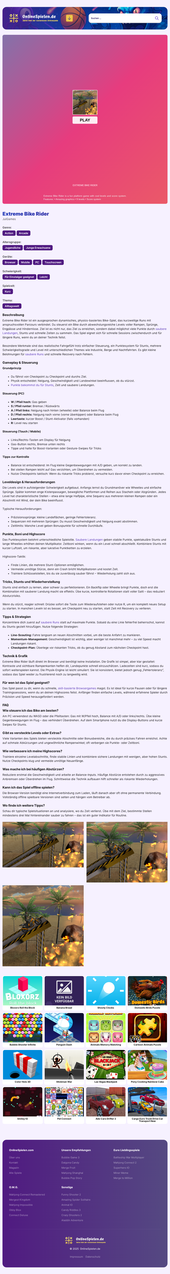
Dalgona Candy (70, 1162)
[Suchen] (157, 18)
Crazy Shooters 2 (71, 1215)
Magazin (14, 1167)
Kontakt (13, 1162)
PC (37, 262)
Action (9, 233)
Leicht (43, 277)
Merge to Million (123, 1178)
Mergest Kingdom (19, 1199)
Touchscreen (53, 262)
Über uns (14, 1157)
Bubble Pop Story (71, 1178)
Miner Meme (121, 1172)
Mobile (25, 262)
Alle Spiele (15, 1172)
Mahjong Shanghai (72, 1172)
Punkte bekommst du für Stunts (32, 385)
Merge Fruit (68, 1167)
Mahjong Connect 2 (125, 1162)
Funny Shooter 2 (71, 1194)
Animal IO (67, 1204)
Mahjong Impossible (21, 1204)
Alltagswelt (12, 306)
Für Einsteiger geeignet (19, 277)
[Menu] (69, 18)
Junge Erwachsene (38, 247)
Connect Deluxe (18, 1215)
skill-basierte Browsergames (77, 688)
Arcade (23, 233)
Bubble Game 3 (70, 1157)
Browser (10, 262)
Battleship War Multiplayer (129, 1157)
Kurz (8, 291)
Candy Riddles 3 (71, 1210)
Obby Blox (15, 1210)
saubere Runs (34, 354)
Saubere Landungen (89, 539)
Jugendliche (12, 247)
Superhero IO (121, 1167)
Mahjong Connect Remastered (27, 1194)
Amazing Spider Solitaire (75, 1199)
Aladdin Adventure (72, 1220)
